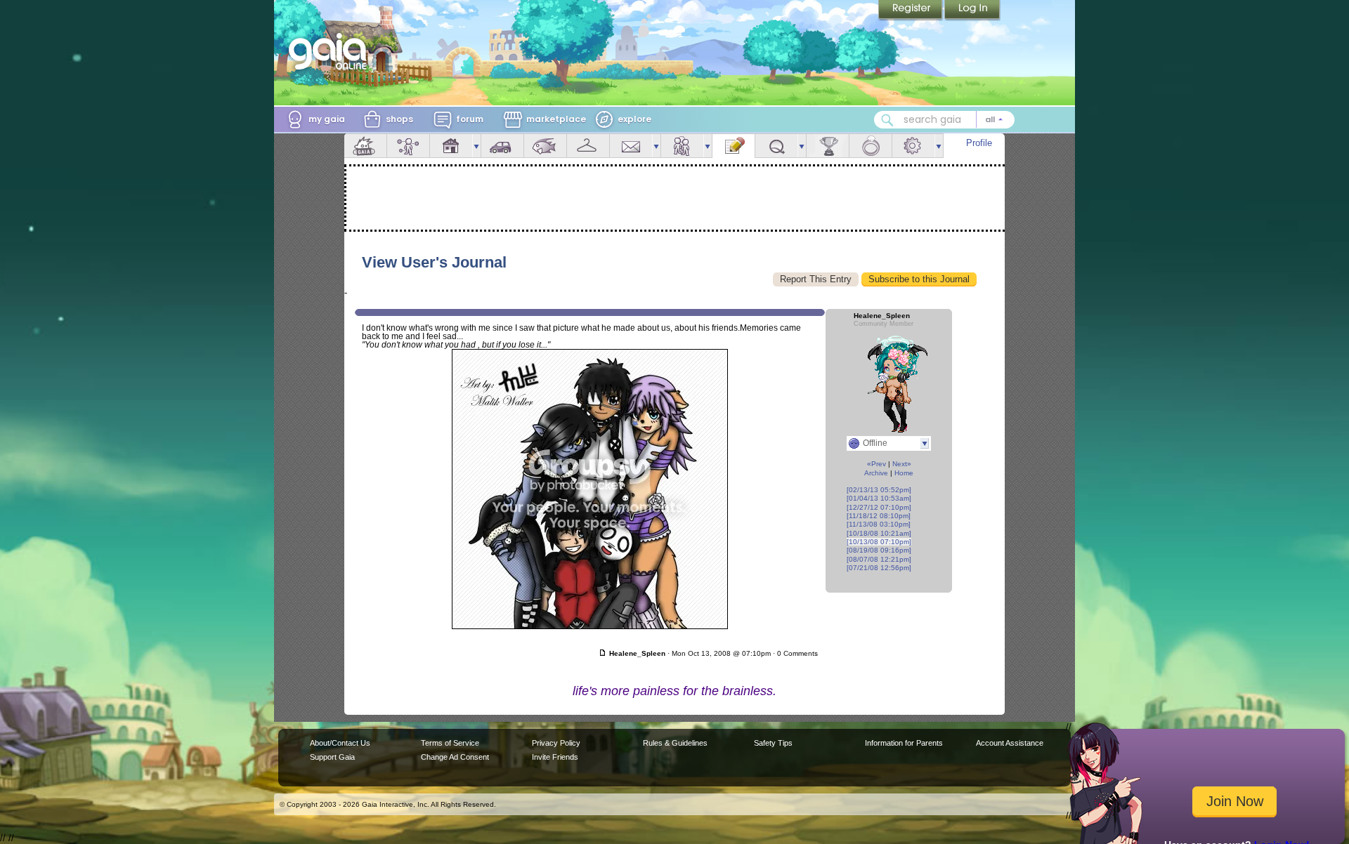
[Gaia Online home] (331, 51)
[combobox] (944, 119)
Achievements (828, 145)
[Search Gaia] (887, 120)
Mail (631, 145)
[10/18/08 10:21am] (879, 533)
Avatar (408, 145)
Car (502, 145)
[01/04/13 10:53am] (879, 498)
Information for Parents (904, 743)
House (451, 145)
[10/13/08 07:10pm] (879, 542)
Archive (876, 473)
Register (911, 10)
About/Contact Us (340, 743)
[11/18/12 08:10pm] (879, 516)
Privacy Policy (556, 743)
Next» (901, 464)
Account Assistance (1009, 743)
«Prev (876, 464)
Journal (733, 145)
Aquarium (545, 145)
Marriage (870, 145)
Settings (913, 145)
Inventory (588, 145)
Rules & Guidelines (675, 743)
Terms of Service (450, 743)
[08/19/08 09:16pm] (879, 550)
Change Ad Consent (455, 757)
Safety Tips (773, 743)
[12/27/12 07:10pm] (879, 507)
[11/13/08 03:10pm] (879, 524)
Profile (979, 143)
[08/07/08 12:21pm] (879, 559)
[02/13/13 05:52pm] (879, 490)
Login (972, 10)
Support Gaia (332, 757)
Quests (776, 145)
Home (903, 473)
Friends (682, 145)
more (476, 145)
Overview (365, 145)
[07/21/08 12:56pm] (879, 568)
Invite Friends (555, 757)
